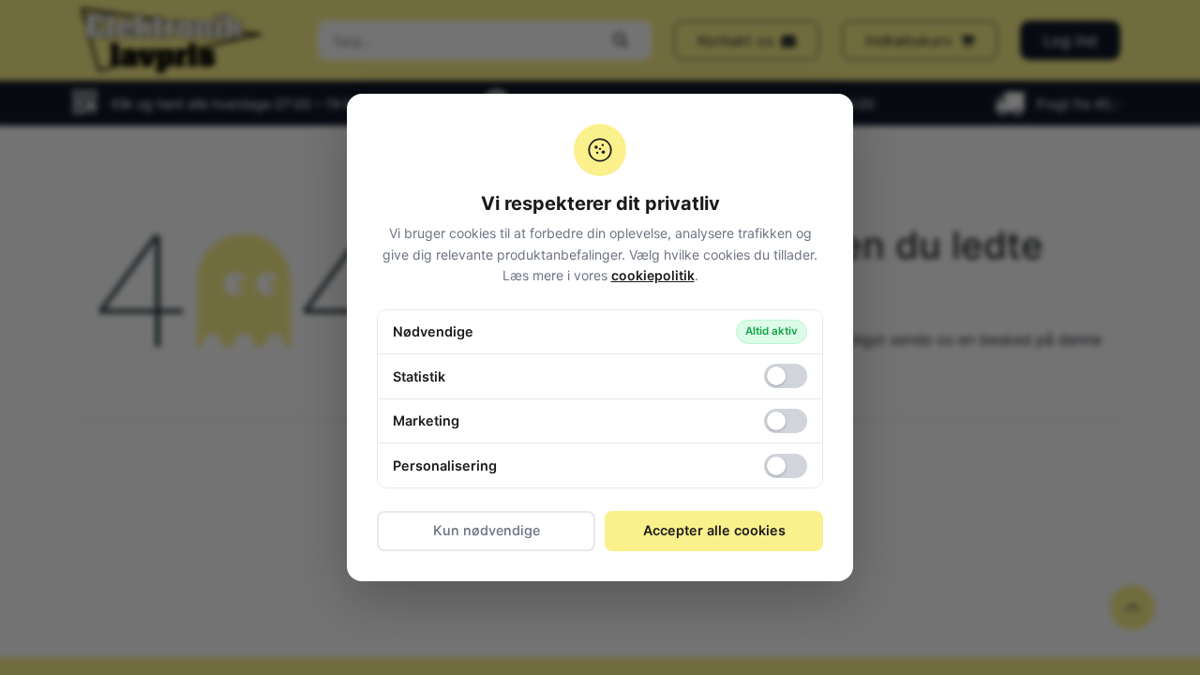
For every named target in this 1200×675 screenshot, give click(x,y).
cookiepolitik (653, 275)
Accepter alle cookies (714, 530)
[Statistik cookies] (785, 376)
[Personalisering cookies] (785, 466)
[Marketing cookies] (785, 421)
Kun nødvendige (486, 530)
